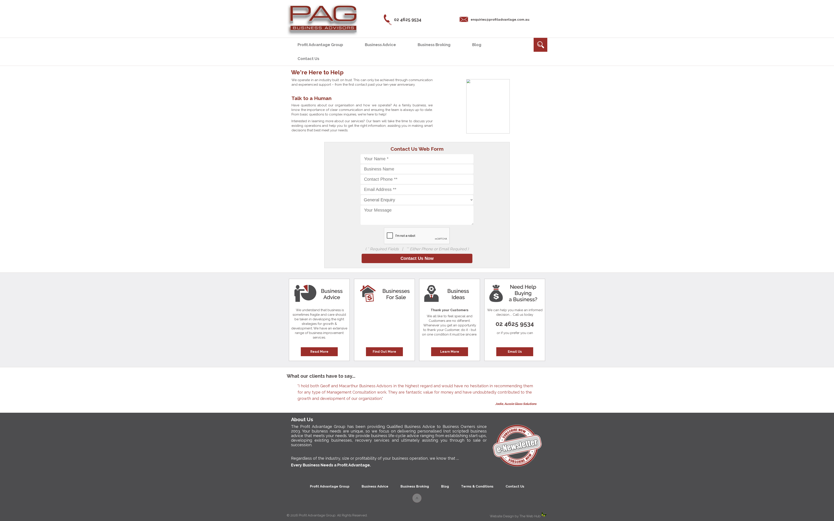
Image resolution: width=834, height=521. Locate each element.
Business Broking (434, 44)
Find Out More (384, 352)
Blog (476, 44)
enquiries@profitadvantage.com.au (500, 20)
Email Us (515, 352)
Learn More (449, 352)
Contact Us (308, 58)
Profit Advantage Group (320, 44)
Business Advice (380, 44)
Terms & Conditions (477, 486)
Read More (319, 352)
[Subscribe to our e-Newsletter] (517, 468)
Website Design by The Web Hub (515, 516)
